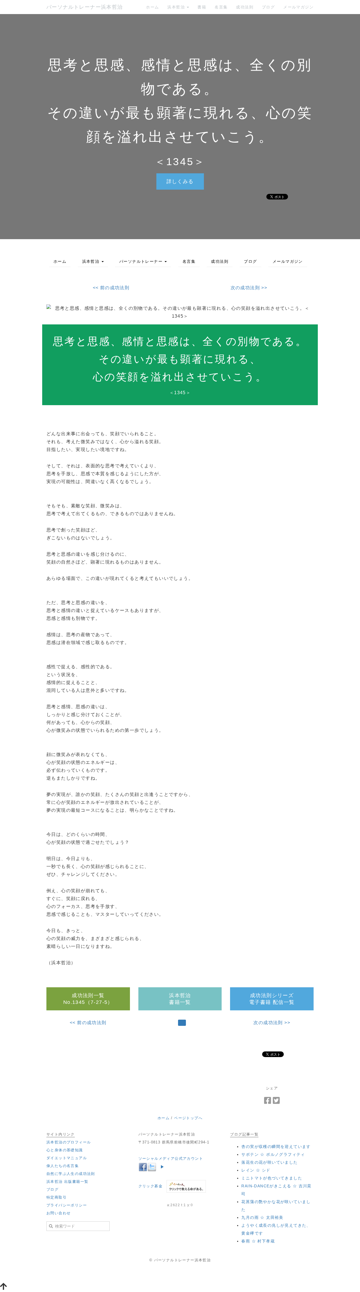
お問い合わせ (58, 1213)
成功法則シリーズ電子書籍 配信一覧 (272, 999)
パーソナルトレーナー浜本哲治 (84, 7)
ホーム (152, 7)
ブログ (268, 7)
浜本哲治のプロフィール (68, 1142)
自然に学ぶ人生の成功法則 (70, 1174)
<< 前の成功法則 (111, 287)
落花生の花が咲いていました (269, 1162)
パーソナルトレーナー (141, 261)
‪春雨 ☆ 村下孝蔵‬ (258, 1241)
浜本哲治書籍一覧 (180, 999)
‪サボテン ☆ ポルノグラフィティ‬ (273, 1154)
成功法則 (244, 7)
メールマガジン (298, 7)
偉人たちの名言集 (62, 1166)
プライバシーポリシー (66, 1205)
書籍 (201, 7)
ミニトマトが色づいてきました (271, 1178)
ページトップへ (188, 1118)
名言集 (221, 7)
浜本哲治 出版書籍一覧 (67, 1181)
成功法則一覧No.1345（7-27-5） (88, 999)
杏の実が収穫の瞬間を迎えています (275, 1146)
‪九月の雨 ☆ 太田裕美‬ (262, 1217)
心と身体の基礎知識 (64, 1150)
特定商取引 (56, 1197)
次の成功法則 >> (249, 287)
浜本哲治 (176, 7)
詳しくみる (180, 181)
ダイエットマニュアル (66, 1158)
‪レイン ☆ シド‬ (255, 1170)
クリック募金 (150, 1186)
